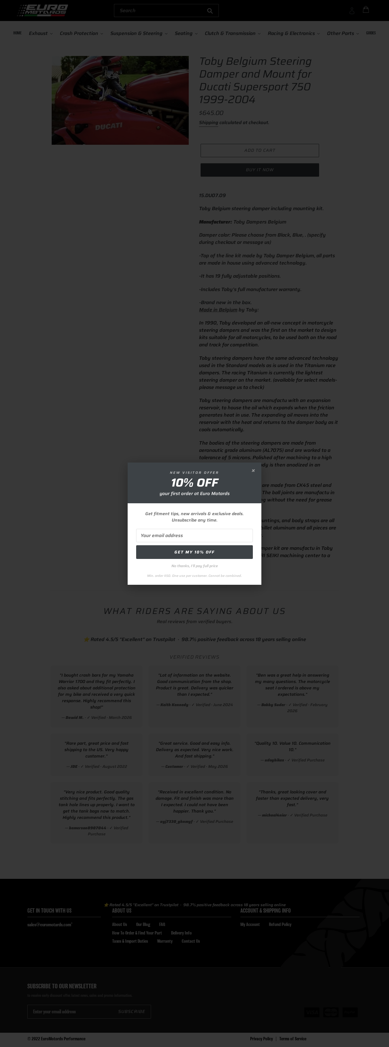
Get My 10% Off (194, 552)
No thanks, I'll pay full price (194, 566)
